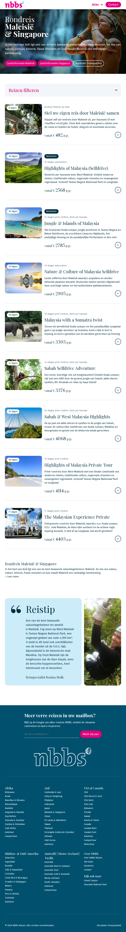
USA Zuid (88, 804)
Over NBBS (91, 854)
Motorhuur (89, 844)
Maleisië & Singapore (54, 812)
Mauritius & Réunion (15, 800)
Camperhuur (11, 836)
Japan (47, 808)
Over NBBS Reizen (93, 857)
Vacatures (89, 865)
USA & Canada (93, 788)
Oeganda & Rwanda (14, 812)
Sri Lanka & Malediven (55, 820)
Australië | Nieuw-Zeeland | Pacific (62, 856)
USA (86, 792)
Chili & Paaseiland (13, 869)
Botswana (9, 792)
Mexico (8, 885)
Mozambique (11, 804)
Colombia (9, 873)
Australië (48, 862)
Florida (87, 812)
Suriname (9, 897)
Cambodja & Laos (52, 792)
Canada (87, 824)
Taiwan (47, 824)
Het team (88, 861)
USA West (88, 800)
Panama (8, 889)
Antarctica (10, 857)
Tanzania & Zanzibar (14, 820)
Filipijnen (48, 800)
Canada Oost (90, 832)
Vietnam (48, 836)
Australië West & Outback (57, 866)
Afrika (9, 788)
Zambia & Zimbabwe (15, 824)
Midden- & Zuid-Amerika (22, 854)
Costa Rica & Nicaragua (16, 877)
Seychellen (10, 816)
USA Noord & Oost (93, 796)
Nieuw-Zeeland (51, 878)
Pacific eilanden (52, 882)
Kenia (7, 796)
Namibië (9, 808)
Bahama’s (88, 808)
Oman (47, 816)
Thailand (48, 828)
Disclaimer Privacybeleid (109, 925)
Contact (113, 4)
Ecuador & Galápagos (15, 881)
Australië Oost (51, 870)
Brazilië (8, 865)
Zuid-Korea (49, 840)
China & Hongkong (53, 796)
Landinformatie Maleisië (21, 63)
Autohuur (9, 832)
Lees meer (13, 576)
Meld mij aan (91, 734)
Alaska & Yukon (91, 820)
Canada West (90, 828)
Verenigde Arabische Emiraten (59, 832)
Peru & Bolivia (12, 893)
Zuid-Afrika (10, 828)
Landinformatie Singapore (55, 63)
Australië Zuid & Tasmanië (57, 874)
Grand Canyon (91, 880)
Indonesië (49, 804)
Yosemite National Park (95, 884)
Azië (47, 788)
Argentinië (10, 861)
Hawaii (87, 816)
